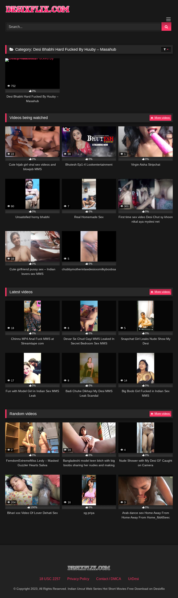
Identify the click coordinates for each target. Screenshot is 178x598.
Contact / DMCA (108, 579)
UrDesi (133, 579)
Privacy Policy (78, 579)
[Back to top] (164, 585)
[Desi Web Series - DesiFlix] (89, 9)
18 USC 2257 (49, 579)
